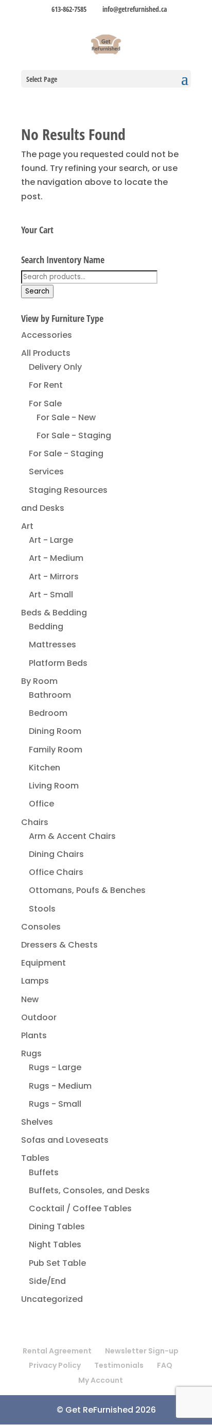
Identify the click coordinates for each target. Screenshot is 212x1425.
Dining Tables (57, 1226)
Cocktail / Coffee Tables (80, 1208)
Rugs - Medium (60, 1086)
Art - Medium (56, 558)
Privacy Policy (55, 1365)
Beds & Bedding (54, 613)
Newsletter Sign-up (142, 1351)
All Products (45, 353)
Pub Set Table (57, 1263)
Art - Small (51, 594)
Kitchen (44, 768)
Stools (42, 909)
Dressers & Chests (59, 945)
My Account (100, 1380)
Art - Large (51, 540)
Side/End (47, 1281)
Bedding (46, 626)
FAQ (164, 1365)
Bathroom (50, 695)
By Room (39, 681)
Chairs (34, 822)
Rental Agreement (57, 1351)
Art (27, 526)
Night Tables (55, 1244)
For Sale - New (66, 417)
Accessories (46, 335)
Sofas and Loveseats (65, 1140)
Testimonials (119, 1365)
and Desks (42, 508)
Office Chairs (56, 872)
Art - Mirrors (54, 576)
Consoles (41, 927)
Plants (34, 1035)
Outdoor (39, 1017)
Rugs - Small (55, 1104)
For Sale (45, 403)
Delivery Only (55, 367)
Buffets (44, 1172)
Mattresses (52, 644)
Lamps (35, 981)
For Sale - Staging (74, 435)
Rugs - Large (55, 1067)
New (30, 999)
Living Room (54, 786)
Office (41, 804)
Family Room (55, 750)
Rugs (31, 1053)
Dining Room (55, 731)
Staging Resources (68, 490)
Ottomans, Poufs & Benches (87, 890)
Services (46, 471)
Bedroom (48, 713)
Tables (35, 1158)
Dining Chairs (56, 854)
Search (37, 291)
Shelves (37, 1122)
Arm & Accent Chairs (72, 836)
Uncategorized (52, 1299)
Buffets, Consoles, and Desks (89, 1190)
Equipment (43, 963)
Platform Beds (58, 663)
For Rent (46, 385)
